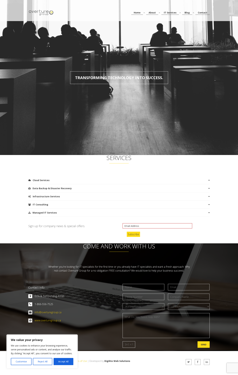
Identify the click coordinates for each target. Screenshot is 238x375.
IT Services (170, 12)
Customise (21, 361)
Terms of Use (80, 361)
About (152, 12)
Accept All (63, 361)
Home (137, 12)
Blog (187, 12)
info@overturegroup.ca (48, 312)
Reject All (42, 361)
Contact (202, 12)
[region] (42, 351)
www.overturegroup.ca (48, 320)
